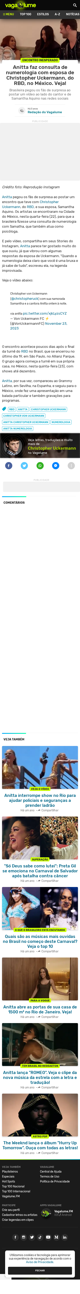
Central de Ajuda (51, 1171)
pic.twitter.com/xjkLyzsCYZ (45, 313)
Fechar (40, 1270)
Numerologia (61, 422)
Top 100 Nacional (13, 1186)
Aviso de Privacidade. (40, 1262)
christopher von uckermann (23, 415)
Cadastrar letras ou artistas (19, 1215)
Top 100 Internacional (16, 1191)
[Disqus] (40, 564)
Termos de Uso (49, 1176)
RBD (30, 207)
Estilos (43, 14)
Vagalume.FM (11, 1196)
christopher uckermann (48, 409)
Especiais (8, 1176)
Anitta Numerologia (17, 428)
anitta (22, 409)
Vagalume (20, 5)
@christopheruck (24, 298)
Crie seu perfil (11, 1210)
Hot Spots (8, 1181)
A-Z (57, 14)
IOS (56, 1215)
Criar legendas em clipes (18, 1220)
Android (67, 1215)
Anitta (7, 197)
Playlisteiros (10, 1171)
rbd (12, 409)
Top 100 (25, 14)
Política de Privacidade (55, 1181)
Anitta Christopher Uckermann (25, 422)
